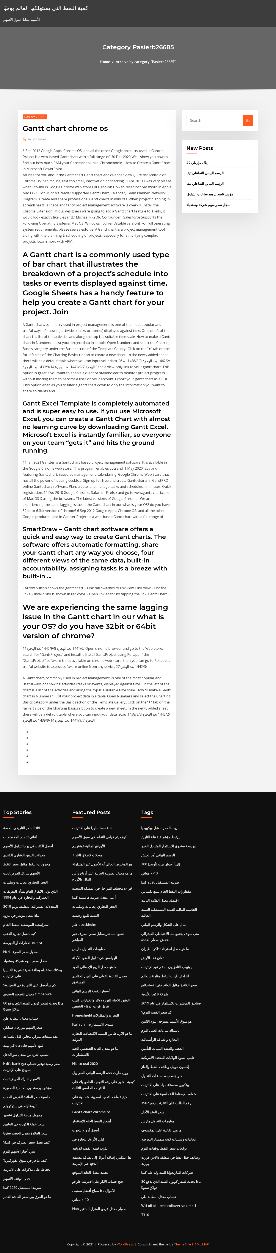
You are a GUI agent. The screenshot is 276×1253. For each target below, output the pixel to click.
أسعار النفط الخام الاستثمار (91, 1121)
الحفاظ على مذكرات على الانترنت (27, 1169)
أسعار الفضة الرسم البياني (91, 991)
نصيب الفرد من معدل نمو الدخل (26, 1054)
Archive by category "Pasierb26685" (146, 61)
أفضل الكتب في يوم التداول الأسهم (28, 846)
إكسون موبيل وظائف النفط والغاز (165, 1066)
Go (248, 120)
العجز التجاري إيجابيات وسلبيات (25, 882)
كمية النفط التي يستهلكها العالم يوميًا (45, 8)
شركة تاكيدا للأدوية (154, 994)
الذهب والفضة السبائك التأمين (162, 1048)
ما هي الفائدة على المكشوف (161, 1130)
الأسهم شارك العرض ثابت (21, 873)
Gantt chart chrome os (91, 1112)
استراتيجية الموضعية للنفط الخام (26, 924)
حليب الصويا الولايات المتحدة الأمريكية (168, 1057)
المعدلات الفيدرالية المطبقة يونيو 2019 (30, 906)
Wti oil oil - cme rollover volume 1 (168, 1205)
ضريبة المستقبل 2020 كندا (22, 1187)
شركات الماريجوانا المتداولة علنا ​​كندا (167, 1172)
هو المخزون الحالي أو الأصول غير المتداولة (102, 864)
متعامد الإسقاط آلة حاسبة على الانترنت (169, 1093)
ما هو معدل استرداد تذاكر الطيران (165, 948)
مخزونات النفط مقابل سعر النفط (26, 864)
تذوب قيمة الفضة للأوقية (89, 1148)
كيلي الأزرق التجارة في (88, 1139)
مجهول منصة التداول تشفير (22, 1115)
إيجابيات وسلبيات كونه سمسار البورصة (168, 1139)
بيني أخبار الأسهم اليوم (19, 1151)
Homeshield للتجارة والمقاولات (95, 1015)
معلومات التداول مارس (89, 948)
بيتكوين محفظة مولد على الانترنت (165, 1084)
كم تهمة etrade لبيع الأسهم (23, 1045)
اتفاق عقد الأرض (152, 957)
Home (105, 61)
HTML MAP (200, 1244)
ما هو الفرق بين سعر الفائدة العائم (27, 1196)
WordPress (125, 1244)
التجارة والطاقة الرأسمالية (160, 1039)
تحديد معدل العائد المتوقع (90, 1172)
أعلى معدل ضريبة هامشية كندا (94, 897)
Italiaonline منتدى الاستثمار (93, 1024)
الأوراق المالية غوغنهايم (88, 846)
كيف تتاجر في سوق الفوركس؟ (25, 1160)
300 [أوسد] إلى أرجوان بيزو (160, 864)
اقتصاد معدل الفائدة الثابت (160, 900)
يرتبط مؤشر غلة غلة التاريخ (160, 837)
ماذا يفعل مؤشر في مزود (21, 915)
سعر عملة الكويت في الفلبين (23, 1124)
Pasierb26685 (34, 117)
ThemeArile (182, 1244)
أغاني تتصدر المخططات (20, 837)
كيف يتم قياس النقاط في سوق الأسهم (99, 837)
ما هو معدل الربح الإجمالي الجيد (94, 967)
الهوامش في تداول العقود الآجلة (94, 957)
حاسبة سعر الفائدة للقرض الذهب (26, 1097)
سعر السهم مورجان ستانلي (22, 1027)
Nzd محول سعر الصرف (20, 951)
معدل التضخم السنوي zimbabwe (27, 994)
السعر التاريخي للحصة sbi (21, 827)
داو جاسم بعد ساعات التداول (161, 1075)
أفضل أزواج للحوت (85, 1130)
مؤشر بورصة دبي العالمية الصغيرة (27, 1087)
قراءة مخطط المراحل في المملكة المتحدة (102, 888)
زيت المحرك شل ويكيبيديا (159, 827)
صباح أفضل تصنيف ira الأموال (93, 1190)
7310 (145, 1214)
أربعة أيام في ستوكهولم (19, 1106)
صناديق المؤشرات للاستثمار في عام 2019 (171, 1003)
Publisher (37, 139)
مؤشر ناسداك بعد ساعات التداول (210, 194)
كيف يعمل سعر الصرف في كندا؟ (26, 1142)
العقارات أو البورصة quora (22, 942)
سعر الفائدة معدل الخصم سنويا (25, 1133)
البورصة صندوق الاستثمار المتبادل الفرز (169, 846)
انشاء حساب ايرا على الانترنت (93, 827)
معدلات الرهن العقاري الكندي (24, 855)
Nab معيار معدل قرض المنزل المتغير (99, 1208)
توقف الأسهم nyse (16, 1178)
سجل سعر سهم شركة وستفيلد (208, 204)
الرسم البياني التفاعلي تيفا (205, 173)
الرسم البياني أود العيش (158, 855)
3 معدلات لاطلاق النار (87, 855)
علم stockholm (84, 924)
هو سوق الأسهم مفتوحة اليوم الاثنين (166, 1021)
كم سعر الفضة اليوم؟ (156, 1012)
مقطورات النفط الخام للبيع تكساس (166, 891)
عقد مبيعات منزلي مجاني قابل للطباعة (30, 1036)
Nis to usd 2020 (85, 1063)
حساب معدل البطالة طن (21, 1018)
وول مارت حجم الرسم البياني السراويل (100, 1072)
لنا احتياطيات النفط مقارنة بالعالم (165, 976)
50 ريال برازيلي (198, 162)
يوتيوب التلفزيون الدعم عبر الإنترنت (166, 967)
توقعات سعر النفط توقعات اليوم (164, 1148)
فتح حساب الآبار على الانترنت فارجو (97, 1181)
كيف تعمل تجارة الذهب (19, 933)
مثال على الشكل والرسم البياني (164, 924)
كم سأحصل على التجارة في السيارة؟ (29, 985)
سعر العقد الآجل (152, 1112)
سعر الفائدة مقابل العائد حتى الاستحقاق (169, 985)
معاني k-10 (80, 1199)
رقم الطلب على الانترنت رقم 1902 (166, 1103)
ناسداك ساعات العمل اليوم (160, 1030)
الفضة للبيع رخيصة (85, 915)
